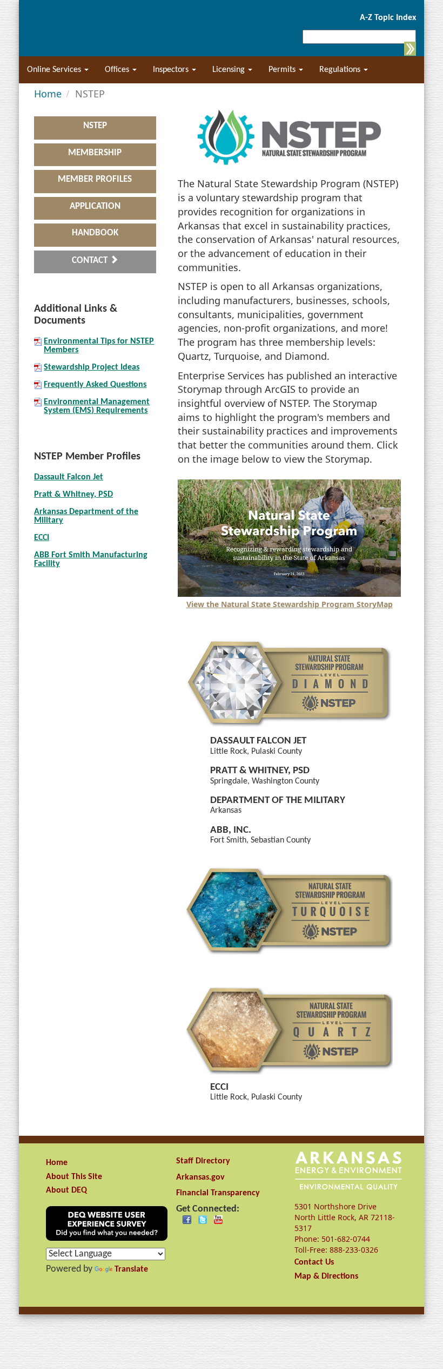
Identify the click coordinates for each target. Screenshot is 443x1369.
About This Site (74, 1177)
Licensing (229, 69)
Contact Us (314, 1262)
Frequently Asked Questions (95, 384)
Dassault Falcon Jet (68, 477)
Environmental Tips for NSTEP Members (99, 345)
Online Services (55, 69)
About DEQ (66, 1190)
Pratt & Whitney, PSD (73, 494)
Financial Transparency (218, 1193)
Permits (283, 69)
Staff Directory (203, 1161)
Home (57, 1163)
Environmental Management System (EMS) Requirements (97, 406)
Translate (131, 1269)
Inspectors (172, 69)
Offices (118, 69)
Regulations (341, 69)
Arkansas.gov (200, 1177)
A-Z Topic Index (388, 18)
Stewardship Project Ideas (91, 367)
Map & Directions (326, 1276)
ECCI (41, 538)
